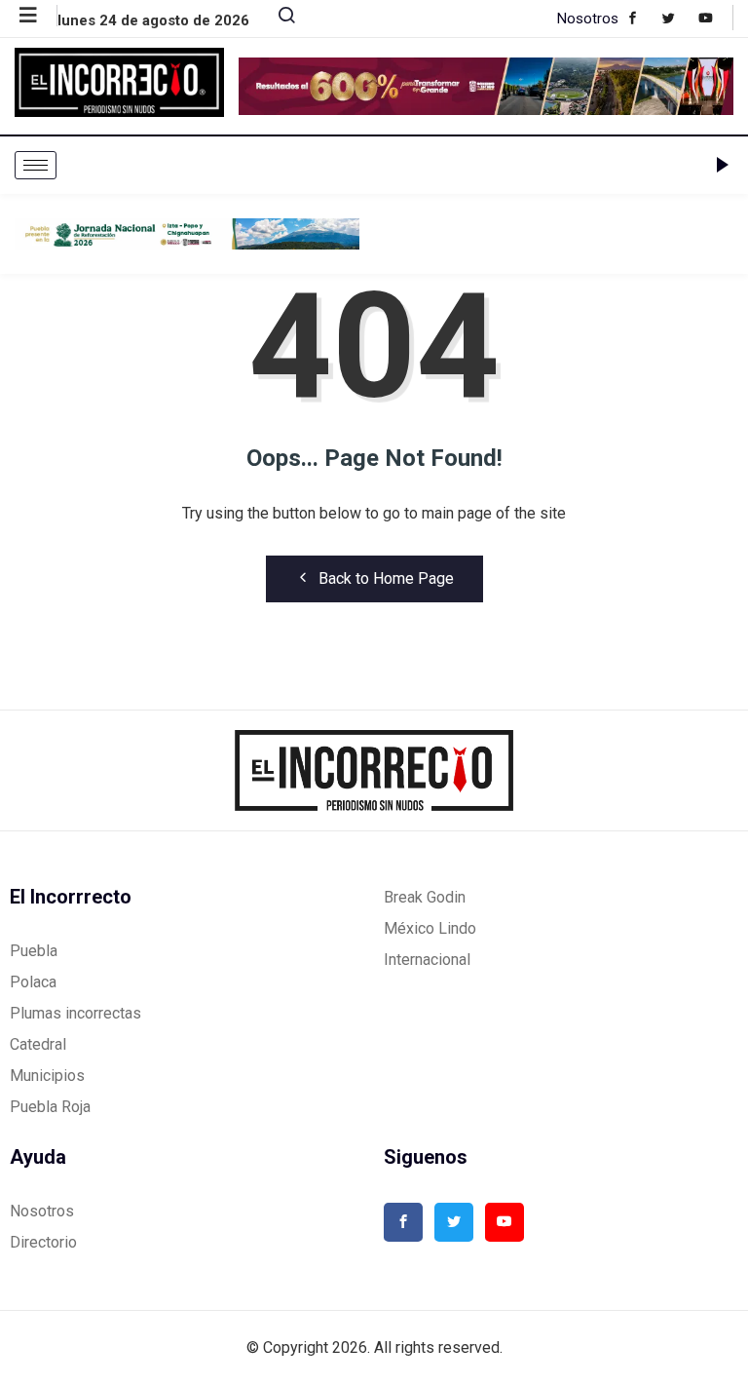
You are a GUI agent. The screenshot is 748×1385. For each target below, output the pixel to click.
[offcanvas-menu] (38, 15)
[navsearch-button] (278, 19)
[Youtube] (715, 17)
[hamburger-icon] (35, 165)
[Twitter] (678, 17)
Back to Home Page (386, 578)
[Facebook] (642, 17)
